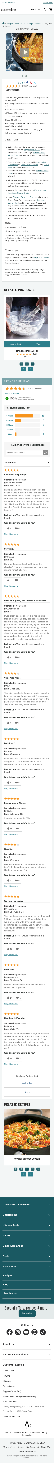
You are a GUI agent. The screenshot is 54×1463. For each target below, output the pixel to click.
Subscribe (27, 1313)
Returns (6, 1376)
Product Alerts (9, 1386)
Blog (5, 1284)
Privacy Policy (15, 1443)
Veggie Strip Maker (32, 150)
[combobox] (27, 1204)
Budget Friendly (33, 24)
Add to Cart (16, 344)
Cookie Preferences (27, 1451)
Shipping (7, 1381)
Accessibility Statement (28, 1447)
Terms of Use (9, 1447)
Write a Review (12, 393)
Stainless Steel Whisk (27, 351)
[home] (27, 1425)
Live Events (10, 1293)
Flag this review (11, 534)
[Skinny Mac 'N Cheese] (24, 52)
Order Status (8, 1370)
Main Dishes (20, 24)
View (38, 344)
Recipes (10, 24)
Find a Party (48, 3)
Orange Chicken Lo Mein (27, 1159)
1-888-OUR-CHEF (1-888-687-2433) (19, 1396)
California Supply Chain (34, 1443)
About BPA (46, 1447)
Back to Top (27, 1083)
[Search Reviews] (45, 452)
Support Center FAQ (12, 1391)
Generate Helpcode (11, 1416)
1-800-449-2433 (10, 1401)
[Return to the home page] (3, 23)
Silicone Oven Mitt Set (23, 197)
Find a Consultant (8, 3)
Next (27, 1092)
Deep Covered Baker (29, 165)
